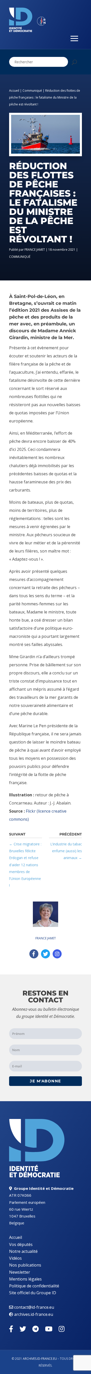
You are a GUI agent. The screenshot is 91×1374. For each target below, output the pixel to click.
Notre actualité (23, 1251)
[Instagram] (57, 953)
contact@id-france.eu (34, 1307)
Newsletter (19, 1272)
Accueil (14, 90)
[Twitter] (45, 953)
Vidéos (15, 1258)
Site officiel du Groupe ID (32, 1293)
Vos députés (21, 1244)
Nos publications (25, 1265)
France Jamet (35, 249)
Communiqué (32, 90)
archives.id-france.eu (33, 1314)
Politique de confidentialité (34, 1286)
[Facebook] (33, 953)
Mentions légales (25, 1279)
